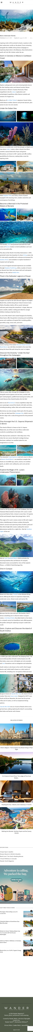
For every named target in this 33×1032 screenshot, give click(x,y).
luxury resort (14, 696)
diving (25, 255)
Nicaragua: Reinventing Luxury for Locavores (9, 912)
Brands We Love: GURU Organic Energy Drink (10, 951)
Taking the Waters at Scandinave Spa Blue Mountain (9, 922)
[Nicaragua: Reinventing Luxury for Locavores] (28, 914)
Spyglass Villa (7, 195)
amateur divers (4, 259)
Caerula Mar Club (16, 694)
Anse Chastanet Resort (10, 558)
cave (3, 663)
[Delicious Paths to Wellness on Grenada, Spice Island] (28, 943)
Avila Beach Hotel (9, 618)
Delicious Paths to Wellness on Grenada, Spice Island (10, 941)
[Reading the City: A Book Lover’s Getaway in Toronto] (16, 791)
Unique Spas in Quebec (6, 852)
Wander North (9, 1022)
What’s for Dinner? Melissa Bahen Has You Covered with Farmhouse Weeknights (10, 932)
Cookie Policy (17, 1025)
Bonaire (8, 247)
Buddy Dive (16, 272)
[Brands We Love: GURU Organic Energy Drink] (28, 953)
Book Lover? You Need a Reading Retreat (11, 856)
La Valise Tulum (11, 100)
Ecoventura (11, 403)
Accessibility (25, 1025)
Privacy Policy (8, 1025)
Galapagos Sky (19, 413)
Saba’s (9, 149)
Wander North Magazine (7, 861)
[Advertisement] (16, 978)
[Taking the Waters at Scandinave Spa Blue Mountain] (28, 924)
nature (14, 92)
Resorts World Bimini (7, 459)
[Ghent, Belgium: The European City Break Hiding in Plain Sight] (16, 734)
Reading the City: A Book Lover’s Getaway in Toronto (16, 804)
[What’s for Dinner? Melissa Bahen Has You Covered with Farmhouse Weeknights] (28, 933)
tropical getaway (13, 457)
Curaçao (15, 594)
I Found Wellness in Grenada (8, 859)
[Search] (31, 2)
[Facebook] (14, 1000)
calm (9, 244)
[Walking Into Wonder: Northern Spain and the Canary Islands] (16, 818)
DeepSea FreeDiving (10, 268)
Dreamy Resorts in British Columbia (10, 854)
